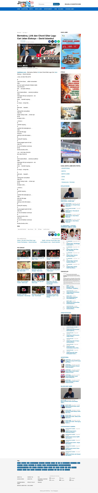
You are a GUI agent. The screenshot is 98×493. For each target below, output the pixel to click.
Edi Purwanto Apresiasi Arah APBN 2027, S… (72, 298)
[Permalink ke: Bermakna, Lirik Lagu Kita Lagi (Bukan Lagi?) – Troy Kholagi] (53, 290)
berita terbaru (41, 463)
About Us (19, 477)
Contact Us (30, 477)
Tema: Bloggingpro (54, 490)
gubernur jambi (73, 463)
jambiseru (25, 465)
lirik (35, 229)
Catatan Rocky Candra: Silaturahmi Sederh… (70, 431)
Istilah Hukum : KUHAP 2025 (67, 201)
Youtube (62, 480)
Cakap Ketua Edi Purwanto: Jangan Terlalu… (73, 293)
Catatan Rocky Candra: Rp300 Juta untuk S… (72, 437)
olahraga (32, 469)
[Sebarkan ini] (49, 41)
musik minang (46, 229)
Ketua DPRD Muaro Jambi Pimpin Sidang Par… (71, 377)
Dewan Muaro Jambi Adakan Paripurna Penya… (72, 371)
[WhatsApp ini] (58, 41)
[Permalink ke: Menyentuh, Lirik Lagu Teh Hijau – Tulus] (38, 253)
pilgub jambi (44, 469)
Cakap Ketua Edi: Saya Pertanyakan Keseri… (72, 353)
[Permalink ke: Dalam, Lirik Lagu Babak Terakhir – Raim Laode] (24, 277)
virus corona (67, 469)
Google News (20, 479)
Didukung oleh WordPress (45, 490)
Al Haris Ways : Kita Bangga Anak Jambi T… (73, 244)
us (63, 469)
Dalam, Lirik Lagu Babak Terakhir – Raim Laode (22, 282)
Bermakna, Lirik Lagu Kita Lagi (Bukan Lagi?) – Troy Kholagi (52, 295)
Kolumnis (74, 208)
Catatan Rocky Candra (68, 426)
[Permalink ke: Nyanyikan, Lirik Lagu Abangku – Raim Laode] (38, 265)
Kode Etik (29, 479)
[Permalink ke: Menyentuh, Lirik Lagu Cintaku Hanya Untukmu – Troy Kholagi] (53, 277)
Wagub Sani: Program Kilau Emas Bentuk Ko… (73, 303)
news (28, 469)
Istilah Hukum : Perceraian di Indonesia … (72, 211)
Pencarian (56, 4)
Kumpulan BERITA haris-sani (52, 465)
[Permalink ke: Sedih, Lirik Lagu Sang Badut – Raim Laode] (53, 265)
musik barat (74, 467)
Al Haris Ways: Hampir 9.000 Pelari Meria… (72, 267)
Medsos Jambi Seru (22, 485)
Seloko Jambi (63, 400)
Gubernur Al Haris (66, 463)
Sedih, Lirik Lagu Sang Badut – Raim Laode (53, 270)
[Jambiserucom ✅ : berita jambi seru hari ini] (25, 4)
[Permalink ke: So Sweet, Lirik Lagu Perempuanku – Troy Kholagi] (24, 290)
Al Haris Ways (69, 241)
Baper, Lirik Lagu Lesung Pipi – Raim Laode (23, 270)
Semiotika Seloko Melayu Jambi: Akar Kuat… (73, 412)
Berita (68, 285)
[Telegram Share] (55, 41)
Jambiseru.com (21, 72)
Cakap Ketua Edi (70, 290)
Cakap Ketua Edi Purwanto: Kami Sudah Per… (73, 330)
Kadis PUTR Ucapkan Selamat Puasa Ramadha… (72, 366)
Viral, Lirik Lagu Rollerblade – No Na (53, 258)
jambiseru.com (31, 465)
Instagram (73, 478)
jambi (79, 463)
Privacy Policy (31, 482)
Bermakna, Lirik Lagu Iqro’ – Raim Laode (38, 282)
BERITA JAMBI (66, 174)
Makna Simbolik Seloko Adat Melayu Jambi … (69, 402)
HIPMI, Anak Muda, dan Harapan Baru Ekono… (73, 454)
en (56, 463)
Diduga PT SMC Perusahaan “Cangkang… (73, 287)
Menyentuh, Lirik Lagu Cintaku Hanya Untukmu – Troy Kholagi (52, 282)
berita (28, 463)
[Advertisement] (49, 20)
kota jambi (39, 465)
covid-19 (53, 463)
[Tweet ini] (52, 41)
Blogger (72, 480)
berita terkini (48, 463)
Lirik (39, 72)
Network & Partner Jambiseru (42, 479)
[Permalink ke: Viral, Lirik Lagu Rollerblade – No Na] (53, 253)
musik (69, 467)
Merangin (62, 467)
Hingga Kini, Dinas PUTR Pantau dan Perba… (73, 361)
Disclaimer (30, 485)
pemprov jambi (38, 469)
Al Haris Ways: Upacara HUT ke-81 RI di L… (72, 255)
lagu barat (34, 467)
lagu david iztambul (22, 229)
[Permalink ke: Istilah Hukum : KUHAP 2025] (71, 193)
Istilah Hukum (65, 186)
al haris (19, 463)
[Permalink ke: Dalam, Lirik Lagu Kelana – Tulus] (24, 253)
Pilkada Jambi (50, 469)
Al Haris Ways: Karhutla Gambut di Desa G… (72, 261)
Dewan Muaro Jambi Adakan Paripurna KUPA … (72, 382)
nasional (24, 469)
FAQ (39, 477)
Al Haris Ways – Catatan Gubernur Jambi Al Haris (68, 226)
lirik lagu (40, 229)
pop (55, 469)
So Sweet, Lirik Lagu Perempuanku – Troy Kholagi (23, 295)
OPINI (63, 176)
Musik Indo (20, 469)
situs (58, 469)
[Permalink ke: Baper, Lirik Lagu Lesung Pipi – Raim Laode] (24, 265)
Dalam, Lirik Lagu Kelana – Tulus (23, 258)
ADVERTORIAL (66, 168)
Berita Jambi (69, 295)
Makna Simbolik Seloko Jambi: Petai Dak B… (72, 407)
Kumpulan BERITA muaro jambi (64, 465)
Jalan (55, 72)
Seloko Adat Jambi (66, 386)
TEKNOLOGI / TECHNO (68, 182)
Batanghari (24, 463)
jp (35, 465)
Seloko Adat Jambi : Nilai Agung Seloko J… (73, 422)
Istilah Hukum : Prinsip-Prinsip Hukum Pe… (72, 205)
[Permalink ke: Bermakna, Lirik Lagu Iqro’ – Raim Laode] (38, 277)
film (59, 463)
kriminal (44, 465)
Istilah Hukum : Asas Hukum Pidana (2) (72, 221)
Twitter (62, 478)
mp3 (66, 467)
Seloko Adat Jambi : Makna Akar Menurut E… (73, 417)
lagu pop (50, 467)
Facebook (53, 478)
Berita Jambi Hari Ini (34, 463)
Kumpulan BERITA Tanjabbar (23, 467)
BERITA (64, 171)
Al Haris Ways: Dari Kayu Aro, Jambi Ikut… (72, 250)
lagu (30, 467)
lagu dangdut (40, 467)
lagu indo (45, 467)
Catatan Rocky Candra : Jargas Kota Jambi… (72, 443)
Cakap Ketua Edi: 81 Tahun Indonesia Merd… (73, 308)
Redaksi (40, 482)
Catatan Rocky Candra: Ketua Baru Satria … (72, 449)
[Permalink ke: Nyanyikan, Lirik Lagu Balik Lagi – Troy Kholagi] (38, 290)
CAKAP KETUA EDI (66, 312)
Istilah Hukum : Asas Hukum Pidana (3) (72, 216)
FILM (63, 179)
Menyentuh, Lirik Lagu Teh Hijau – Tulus (38, 258)
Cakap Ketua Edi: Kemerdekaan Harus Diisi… (73, 347)
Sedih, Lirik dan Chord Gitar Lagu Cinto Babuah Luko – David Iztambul (50, 240)
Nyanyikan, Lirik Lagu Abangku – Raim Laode (37, 270)
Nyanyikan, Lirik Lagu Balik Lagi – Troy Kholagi (38, 295)
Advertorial (65, 357)
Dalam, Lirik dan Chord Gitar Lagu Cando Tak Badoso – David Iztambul (27, 240)
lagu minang (30, 229)
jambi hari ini (20, 465)
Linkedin (52, 480)
